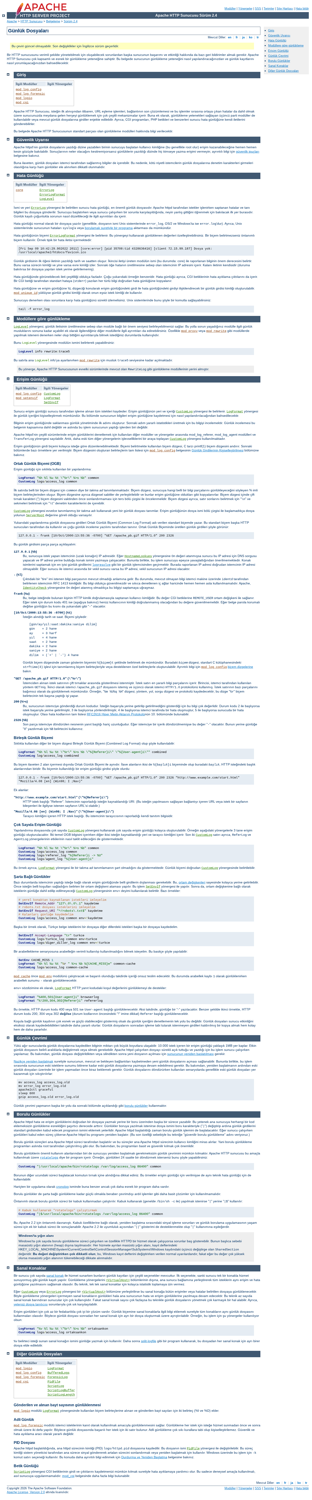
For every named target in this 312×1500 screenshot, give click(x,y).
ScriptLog (56, 1386)
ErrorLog (47, 190)
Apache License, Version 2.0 (26, 1492)
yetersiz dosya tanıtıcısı (31, 1304)
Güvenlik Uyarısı (279, 35)
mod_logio (24, 98)
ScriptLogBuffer (61, 1390)
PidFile (54, 1381)
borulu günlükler (136, 1105)
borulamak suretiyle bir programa (109, 228)
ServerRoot (35, 515)
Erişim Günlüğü (278, 50)
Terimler (269, 8)
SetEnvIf (51, 402)
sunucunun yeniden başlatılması (190, 1054)
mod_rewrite (216, 331)
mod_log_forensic (30, 94)
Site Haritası (285, 8)
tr (258, 37)
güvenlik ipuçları (247, 151)
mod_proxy (189, 331)
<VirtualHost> (118, 1280)
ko (250, 37)
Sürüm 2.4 (70, 21)
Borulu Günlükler (279, 60)
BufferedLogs (58, 1373)
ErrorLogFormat (52, 194)
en (229, 37)
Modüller (230, 8)
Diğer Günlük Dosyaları (283, 71)
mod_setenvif (27, 398)
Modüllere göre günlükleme (286, 45)
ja (243, 37)
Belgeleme (53, 21)
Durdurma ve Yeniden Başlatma (144, 1457)
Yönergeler (245, 8)
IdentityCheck (35, 588)
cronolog (62, 1186)
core (19, 190)
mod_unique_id (25, 293)
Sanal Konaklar (278, 66)
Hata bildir (302, 8)
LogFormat (52, 398)
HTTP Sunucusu (31, 21)
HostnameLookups (138, 556)
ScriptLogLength (61, 1394)
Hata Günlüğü (277, 40)
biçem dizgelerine (240, 667)
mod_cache (22, 976)
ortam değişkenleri (192, 882)
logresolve (101, 565)
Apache (12, 21)
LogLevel (47, 199)
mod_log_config (28, 89)
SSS (258, 8)
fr (237, 37)
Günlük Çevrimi (278, 55)
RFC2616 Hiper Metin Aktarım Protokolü (116, 714)
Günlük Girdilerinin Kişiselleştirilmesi (217, 450)
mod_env (45, 976)
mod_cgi (22, 102)
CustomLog (52, 394)
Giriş (271, 30)
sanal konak (55, 1275)
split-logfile (148, 1341)
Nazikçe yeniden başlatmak (33, 1061)
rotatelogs (49, 1157)
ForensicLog (58, 1377)
